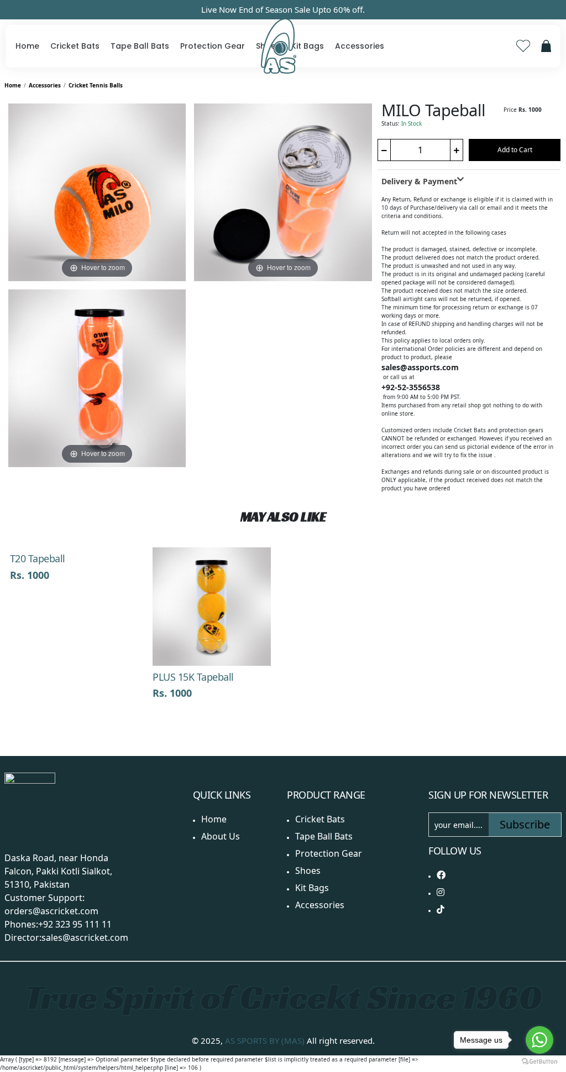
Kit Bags (307, 45)
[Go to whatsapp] (539, 1040)
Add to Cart (514, 149)
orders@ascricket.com (51, 911)
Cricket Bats (74, 45)
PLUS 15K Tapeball (193, 676)
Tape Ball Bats (140, 45)
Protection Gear (212, 45)
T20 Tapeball (37, 558)
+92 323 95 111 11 (75, 924)
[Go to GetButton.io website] (539, 1061)
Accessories (359, 45)
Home (27, 45)
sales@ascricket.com (84, 937)
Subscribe (525, 824)
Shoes (308, 870)
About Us (220, 836)
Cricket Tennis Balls (96, 85)
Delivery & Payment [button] (419, 181)
